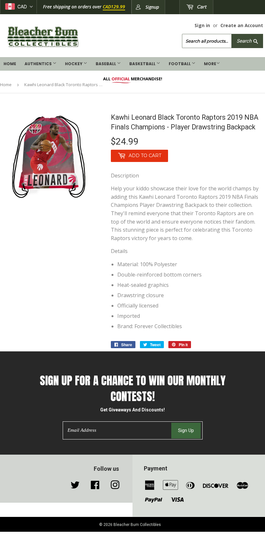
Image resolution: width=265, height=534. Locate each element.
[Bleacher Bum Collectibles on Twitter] (75, 486)
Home (10, 63)
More (210, 63)
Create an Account (241, 25)
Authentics (39, 63)
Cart (201, 7)
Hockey (74, 63)
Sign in (202, 25)
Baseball (106, 63)
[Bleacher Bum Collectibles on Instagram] (115, 486)
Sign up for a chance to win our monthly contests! (133, 388)
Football (180, 63)
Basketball (142, 63)
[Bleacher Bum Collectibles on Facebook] (95, 486)
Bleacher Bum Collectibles (137, 524)
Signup (152, 7)
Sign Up (186, 430)
